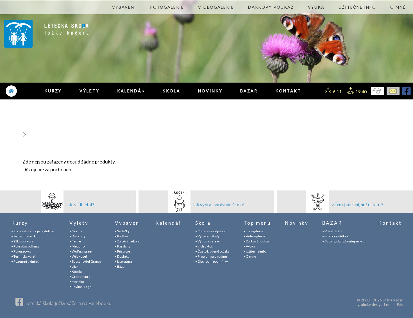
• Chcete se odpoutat (211, 231)
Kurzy (53, 90)
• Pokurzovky (21, 251)
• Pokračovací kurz (25, 246)
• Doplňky (122, 256)
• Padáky (121, 236)
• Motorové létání (335, 236)
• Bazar (120, 266)
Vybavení (124, 7)
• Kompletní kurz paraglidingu (33, 231)
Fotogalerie (167, 7)
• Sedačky (122, 231)
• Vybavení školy (207, 236)
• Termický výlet (23, 256)
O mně (398, 7)
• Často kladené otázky (212, 251)
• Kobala (75, 271)
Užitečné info (357, 7)
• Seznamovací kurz (26, 236)
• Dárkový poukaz (256, 241)
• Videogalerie (254, 236)
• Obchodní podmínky (211, 261)
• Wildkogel (78, 256)
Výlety (89, 90)
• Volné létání (332, 231)
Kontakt (288, 90)
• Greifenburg (79, 276)
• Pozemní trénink (24, 261)
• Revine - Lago (80, 287)
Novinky (210, 90)
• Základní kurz (22, 241)
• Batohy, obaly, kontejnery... (343, 241)
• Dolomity (77, 236)
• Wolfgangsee (80, 251)
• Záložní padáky (127, 241)
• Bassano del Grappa (85, 261)
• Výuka (249, 246)
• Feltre (75, 241)
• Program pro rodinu (211, 256)
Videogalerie (216, 7)
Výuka (316, 7)
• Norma (75, 231)
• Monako (76, 282)
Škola (171, 90)
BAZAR (249, 90)
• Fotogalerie (253, 231)
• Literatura (123, 261)
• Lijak (73, 266)
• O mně (250, 256)
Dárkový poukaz (271, 7)
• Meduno (77, 246)
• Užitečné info (255, 251)
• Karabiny (122, 246)
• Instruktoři (204, 246)
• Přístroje (122, 251)
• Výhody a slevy (207, 241)
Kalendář (131, 90)
